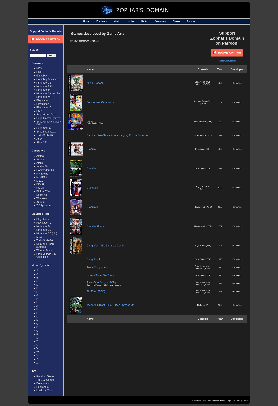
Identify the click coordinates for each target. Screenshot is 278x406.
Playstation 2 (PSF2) (203, 207)
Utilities (130, 21)
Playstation (42, 100)
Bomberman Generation (100, 102)
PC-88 (40, 184)
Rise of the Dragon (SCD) (101, 282)
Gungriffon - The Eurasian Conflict (106, 245)
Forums (191, 21)
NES (39, 68)
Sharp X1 (41, 195)
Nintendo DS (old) (46, 233)
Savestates (160, 21)
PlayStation (43, 219)
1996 (220, 246)
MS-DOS (41, 177)
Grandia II (92, 187)
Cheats (176, 21)
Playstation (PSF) (202, 149)
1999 (220, 149)
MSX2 (39, 180)
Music (117, 21)
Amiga (40, 156)
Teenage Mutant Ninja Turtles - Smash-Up (110, 305)
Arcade (40, 159)
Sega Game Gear (46, 114)
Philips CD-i (43, 191)
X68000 (40, 202)
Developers (43, 383)
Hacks (144, 21)
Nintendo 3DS (44, 86)
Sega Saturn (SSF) (203, 168)
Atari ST (41, 163)
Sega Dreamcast (46, 131)
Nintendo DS (43, 82)
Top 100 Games (45, 379)
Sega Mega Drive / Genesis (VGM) (203, 83)
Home (86, 21)
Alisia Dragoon (95, 83)
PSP (39, 111)
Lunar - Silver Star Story (100, 275)
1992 (220, 83)
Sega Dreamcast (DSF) (203, 187)
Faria (90, 120)
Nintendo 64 (43, 89)
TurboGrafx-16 (44, 135)
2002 (220, 102)
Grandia (91, 149)
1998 (220, 259)
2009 (220, 305)
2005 (220, 207)
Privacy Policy (242, 401)
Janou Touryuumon (97, 267)
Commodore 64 (45, 170)
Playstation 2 (43, 104)
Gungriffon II (93, 259)
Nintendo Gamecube (48, 93)
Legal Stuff (231, 401)
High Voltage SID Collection (46, 255)
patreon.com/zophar (227, 61)
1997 (220, 168)
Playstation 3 (43, 107)
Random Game (45, 376)
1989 (220, 122)
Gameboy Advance (47, 79)
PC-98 (40, 187)
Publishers (42, 387)
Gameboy (41, 75)
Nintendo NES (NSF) (203, 122)
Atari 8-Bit (42, 166)
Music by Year (44, 390)
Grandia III (92, 207)
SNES (40, 72)
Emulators (101, 21)
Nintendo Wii (43, 96)
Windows (41, 198)
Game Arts (236, 83)
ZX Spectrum (43, 205)
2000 (220, 188)
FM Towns (42, 173)
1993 (220, 267)
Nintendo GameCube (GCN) (203, 102)
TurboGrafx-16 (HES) (203, 135)
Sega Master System (48, 118)
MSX (39, 237)
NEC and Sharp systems (45, 245)
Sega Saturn (43, 128)
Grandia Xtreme (96, 226)
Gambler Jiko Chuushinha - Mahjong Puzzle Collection (118, 135)
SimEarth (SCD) (96, 291)
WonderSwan (44, 250)
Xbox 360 (41, 142)
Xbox (39, 138)
